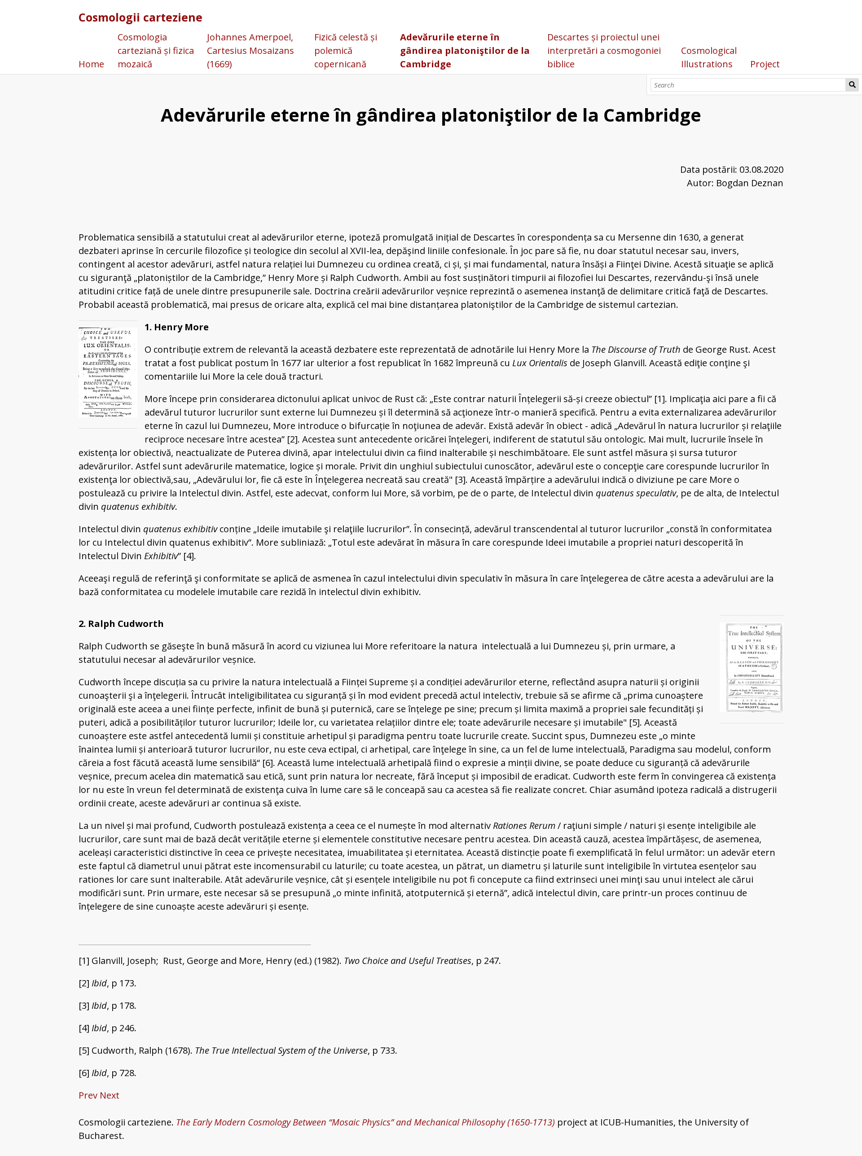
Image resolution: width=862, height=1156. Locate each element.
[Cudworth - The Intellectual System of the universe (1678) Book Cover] (751, 669)
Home (91, 64)
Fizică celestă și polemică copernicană (345, 50)
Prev (88, 1095)
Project (765, 64)
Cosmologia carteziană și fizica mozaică (156, 50)
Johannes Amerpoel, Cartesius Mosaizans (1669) (250, 50)
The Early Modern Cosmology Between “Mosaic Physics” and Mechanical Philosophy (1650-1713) (365, 1122)
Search (852, 85)
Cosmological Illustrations (709, 57)
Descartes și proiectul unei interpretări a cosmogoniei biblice (604, 50)
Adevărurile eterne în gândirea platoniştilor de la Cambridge (465, 50)
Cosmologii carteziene (140, 17)
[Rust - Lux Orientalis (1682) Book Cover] (108, 374)
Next (109, 1095)
